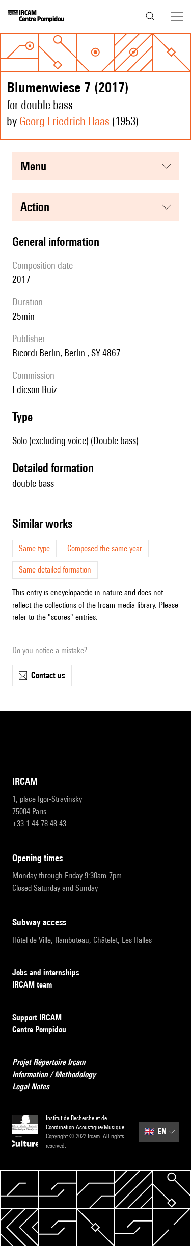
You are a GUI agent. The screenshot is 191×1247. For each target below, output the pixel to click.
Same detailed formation (55, 570)
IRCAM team (32, 985)
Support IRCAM (37, 1017)
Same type (34, 548)
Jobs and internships (45, 972)
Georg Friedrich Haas (64, 121)
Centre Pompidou (39, 1029)
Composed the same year (104, 548)
